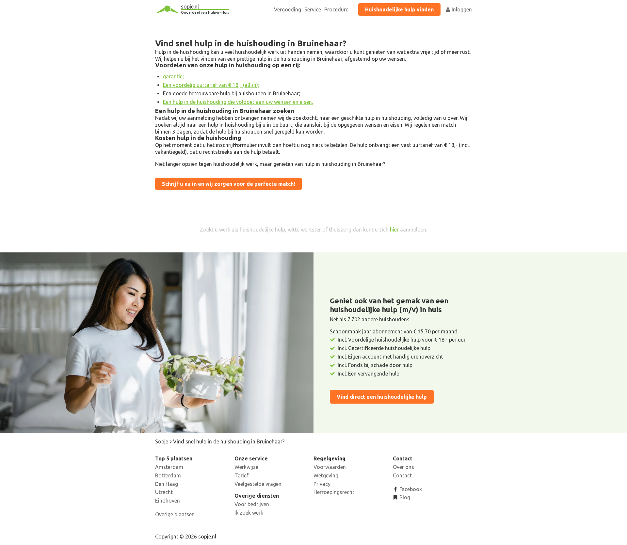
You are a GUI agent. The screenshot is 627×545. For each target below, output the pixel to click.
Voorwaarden (330, 467)
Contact (402, 475)
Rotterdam (168, 475)
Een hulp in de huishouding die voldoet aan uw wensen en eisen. (238, 102)
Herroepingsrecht (334, 492)
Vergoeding (287, 9)
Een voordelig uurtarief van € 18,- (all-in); (211, 85)
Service (312, 9)
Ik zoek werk (248, 513)
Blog (404, 497)
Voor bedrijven (251, 504)
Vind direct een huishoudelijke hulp (382, 397)
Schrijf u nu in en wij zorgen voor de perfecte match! (228, 184)
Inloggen (461, 9)
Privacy (322, 484)
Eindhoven (167, 501)
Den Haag (166, 484)
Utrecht (164, 492)
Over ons (403, 467)
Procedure (336, 9)
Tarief (241, 475)
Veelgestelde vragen (257, 484)
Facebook (410, 489)
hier (394, 229)
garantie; (173, 76)
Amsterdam (169, 467)
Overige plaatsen (175, 514)
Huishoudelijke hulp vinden (399, 9)
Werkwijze (246, 467)
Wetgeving (326, 475)
